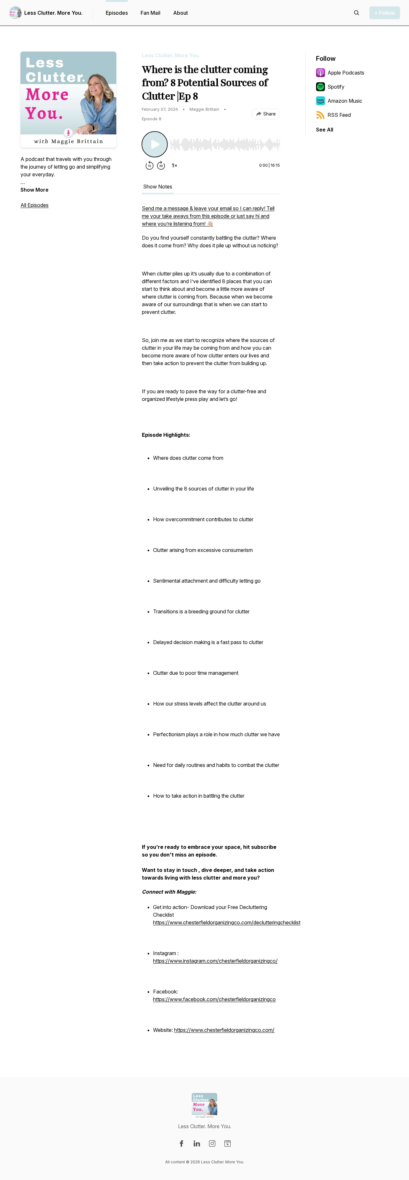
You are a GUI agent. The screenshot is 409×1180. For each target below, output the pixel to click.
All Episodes (34, 205)
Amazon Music (345, 101)
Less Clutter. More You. (53, 13)
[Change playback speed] (174, 165)
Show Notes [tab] (157, 186)
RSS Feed (339, 115)
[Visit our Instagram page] (212, 1143)
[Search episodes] (356, 13)
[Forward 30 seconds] (161, 165)
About (180, 13)
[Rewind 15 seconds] (149, 165)
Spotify (336, 87)
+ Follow (384, 13)
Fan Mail (150, 13)
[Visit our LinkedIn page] (197, 1143)
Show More (34, 190)
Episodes (117, 13)
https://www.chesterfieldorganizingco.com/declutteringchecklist (226, 922)
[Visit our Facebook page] (181, 1143)
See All (324, 129)
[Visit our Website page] (227, 1143)
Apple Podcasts (346, 72)
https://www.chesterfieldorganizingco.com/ (224, 1030)
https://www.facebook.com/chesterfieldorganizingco (214, 999)
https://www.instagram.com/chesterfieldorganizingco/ (215, 961)
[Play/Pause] (154, 144)
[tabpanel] (211, 622)
